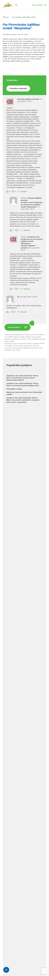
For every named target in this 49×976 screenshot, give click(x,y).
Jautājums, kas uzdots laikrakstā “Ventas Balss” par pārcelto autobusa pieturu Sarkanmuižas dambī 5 (22, 378)
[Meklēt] (16, 5)
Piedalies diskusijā (18, 88)
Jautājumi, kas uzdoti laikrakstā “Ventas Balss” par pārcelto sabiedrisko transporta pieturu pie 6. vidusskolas (22, 400)
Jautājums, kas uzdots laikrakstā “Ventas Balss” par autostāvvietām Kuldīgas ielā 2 (22, 384)
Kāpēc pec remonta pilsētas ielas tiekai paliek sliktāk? (24, 393)
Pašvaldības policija (14, 389)
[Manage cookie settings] (6, 970)
